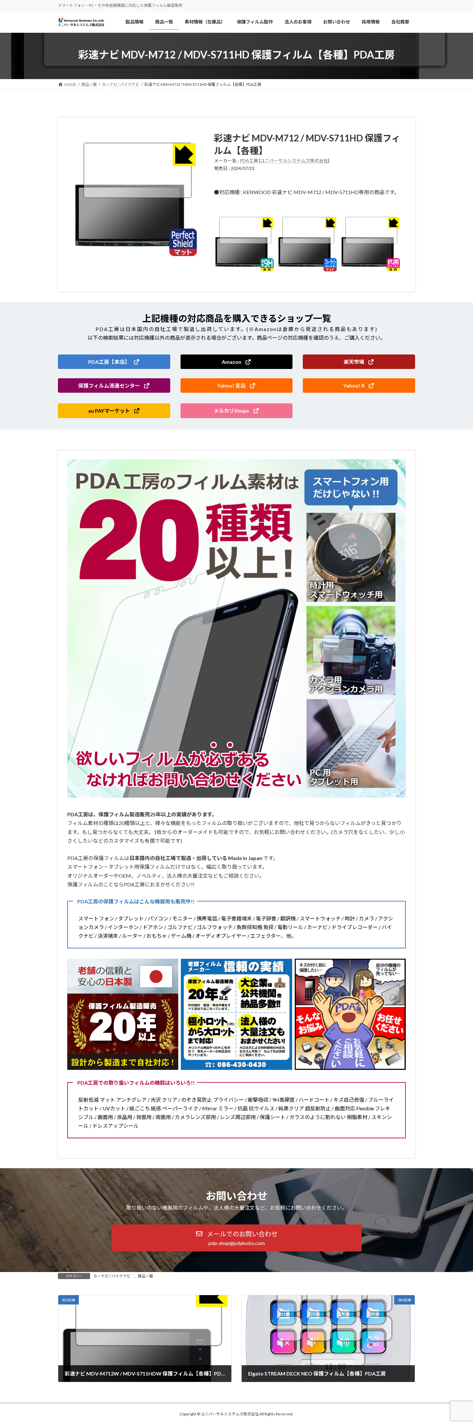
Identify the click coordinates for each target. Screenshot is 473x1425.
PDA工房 (249, 160)
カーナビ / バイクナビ (112, 1276)
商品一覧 (145, 1276)
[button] (114, 361)
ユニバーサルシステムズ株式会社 (294, 160)
